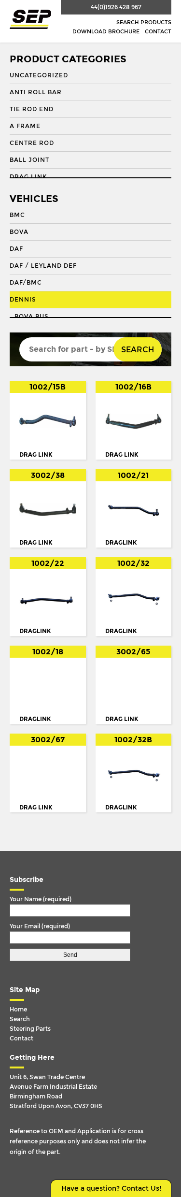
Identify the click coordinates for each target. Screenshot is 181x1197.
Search (137, 349)
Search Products (143, 22)
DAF (16, 248)
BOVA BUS (31, 316)
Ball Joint (29, 160)
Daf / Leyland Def (43, 265)
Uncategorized (39, 75)
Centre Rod (32, 143)
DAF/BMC (26, 282)
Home (18, 1009)
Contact (158, 32)
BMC (17, 215)
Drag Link (28, 176)
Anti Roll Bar (36, 92)
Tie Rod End (32, 109)
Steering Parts (30, 1028)
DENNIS (23, 299)
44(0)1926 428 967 (116, 7)
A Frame (25, 126)
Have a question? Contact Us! (111, 1188)
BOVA (19, 232)
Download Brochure (105, 32)
